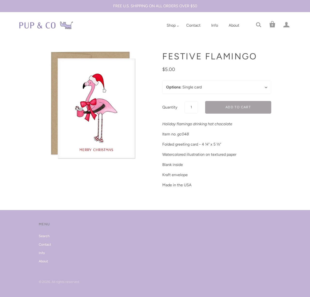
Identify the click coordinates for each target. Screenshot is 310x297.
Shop (171, 25)
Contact (193, 25)
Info (214, 25)
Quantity (169, 107)
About (234, 25)
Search (44, 236)
